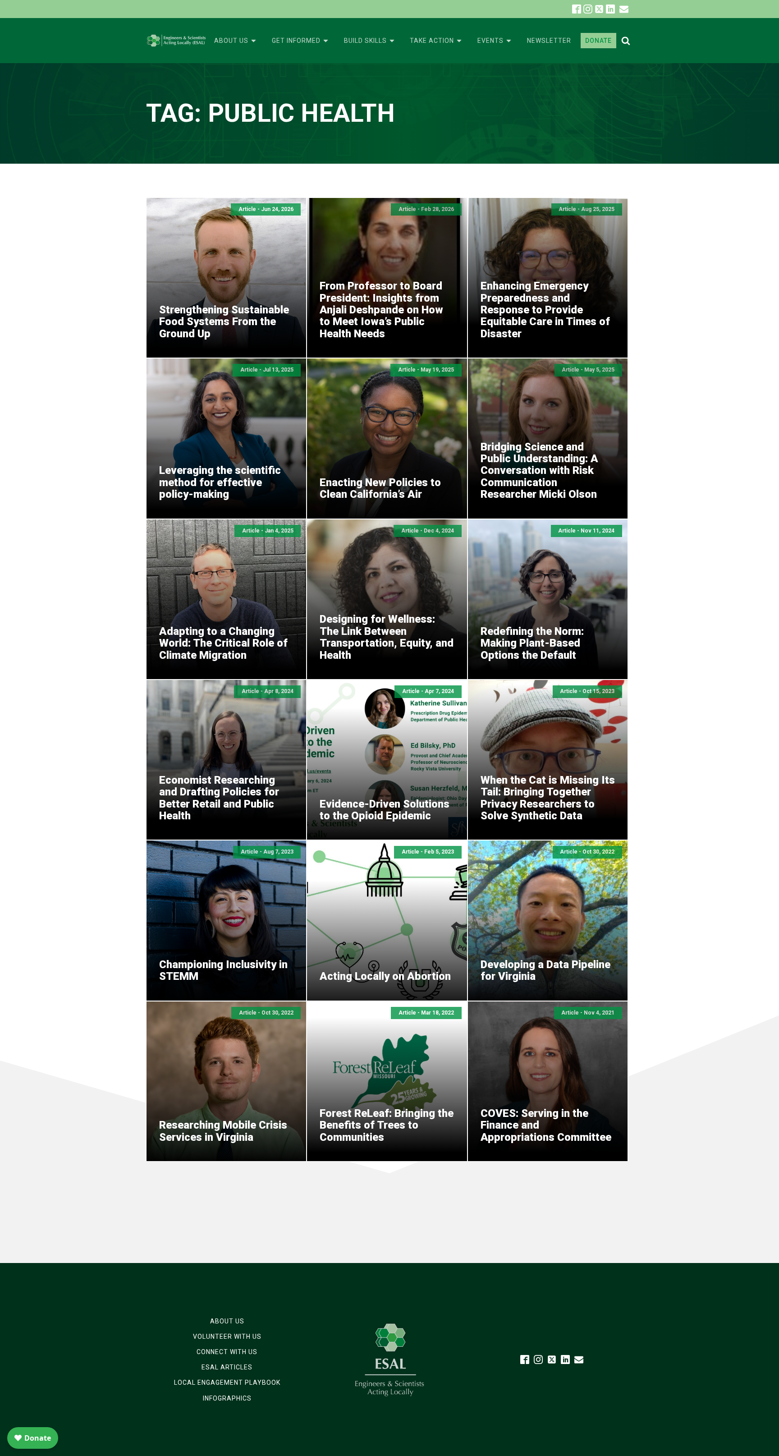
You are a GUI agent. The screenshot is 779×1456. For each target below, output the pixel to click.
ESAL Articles (227, 1367)
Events (490, 40)
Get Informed (296, 40)
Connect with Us (227, 1351)
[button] (623, 9)
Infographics (227, 1398)
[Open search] (626, 41)
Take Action (432, 40)
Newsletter (549, 40)
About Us (231, 40)
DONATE (598, 40)
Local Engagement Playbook (227, 1382)
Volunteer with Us (227, 1336)
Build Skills (365, 40)
